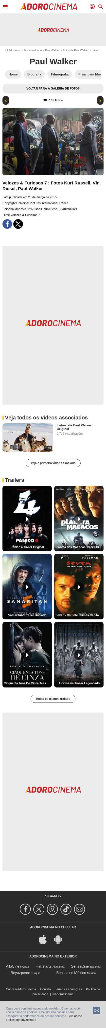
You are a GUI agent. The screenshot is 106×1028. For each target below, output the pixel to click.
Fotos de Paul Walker (75, 50)
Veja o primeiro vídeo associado (53, 463)
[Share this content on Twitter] (18, 224)
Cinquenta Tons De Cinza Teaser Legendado (28, 683)
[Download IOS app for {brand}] (45, 939)
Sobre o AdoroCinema (21, 989)
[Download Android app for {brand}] (60, 939)
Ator (17, 50)
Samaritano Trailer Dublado (27, 615)
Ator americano (32, 50)
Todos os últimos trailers (53, 699)
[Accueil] (48, 6)
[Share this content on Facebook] (7, 224)
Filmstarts (43, 966)
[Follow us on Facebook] (26, 909)
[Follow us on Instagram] (53, 909)
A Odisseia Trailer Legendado (79, 683)
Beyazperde (20, 973)
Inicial (8, 50)
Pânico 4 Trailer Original (27, 547)
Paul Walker (52, 50)
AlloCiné (12, 966)
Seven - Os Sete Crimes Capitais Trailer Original (79, 615)
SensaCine (80, 966)
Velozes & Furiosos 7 (25, 215)
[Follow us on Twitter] (39, 909)
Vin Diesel (51, 209)
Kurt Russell (33, 209)
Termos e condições (68, 989)
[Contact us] (80, 909)
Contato (45, 989)
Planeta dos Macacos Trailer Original (79, 547)
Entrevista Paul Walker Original (74, 427)
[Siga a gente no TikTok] (66, 909)
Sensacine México (71, 973)
